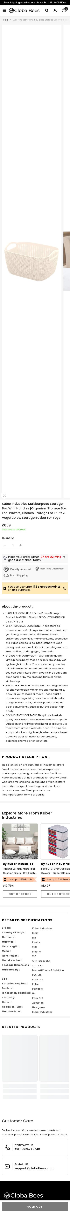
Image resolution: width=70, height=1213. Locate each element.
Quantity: (8, 538)
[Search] (46, 10)
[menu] (4, 10)
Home (5, 19)
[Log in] (55, 10)
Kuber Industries (20, 864)
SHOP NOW (59, 2)
